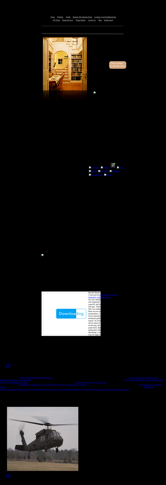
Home (7, 366)
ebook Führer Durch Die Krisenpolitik (36, 378)
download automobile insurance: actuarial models (102, 296)
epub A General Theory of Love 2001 (91, 382)
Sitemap (8, 364)
